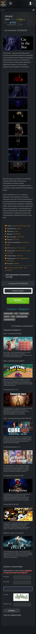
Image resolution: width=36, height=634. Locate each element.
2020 (22, 237)
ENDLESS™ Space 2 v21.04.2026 (13, 533)
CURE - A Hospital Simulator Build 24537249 (17, 418)
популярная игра (9, 319)
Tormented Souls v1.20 (10, 389)
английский (25, 242)
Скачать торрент (18, 291)
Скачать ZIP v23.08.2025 (19, 283)
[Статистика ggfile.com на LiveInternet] (26, 632)
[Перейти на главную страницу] (3, 3)
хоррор (7, 316)
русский (7, 244)
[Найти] (33, 10)
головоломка (24, 313)
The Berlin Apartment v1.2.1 (12, 447)
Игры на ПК (9, 16)
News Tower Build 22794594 (12, 334)
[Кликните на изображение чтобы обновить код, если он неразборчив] (21, 600)
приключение (8, 313)
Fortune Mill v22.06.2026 (11, 504)
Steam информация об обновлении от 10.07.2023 (17, 276)
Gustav (19, 228)
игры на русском (22, 316)
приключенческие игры (19, 226)
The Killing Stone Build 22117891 (13, 476)
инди (28, 226)
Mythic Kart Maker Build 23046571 (14, 361)
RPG (16, 313)
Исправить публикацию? (23, 326)
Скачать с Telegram (18, 308)
